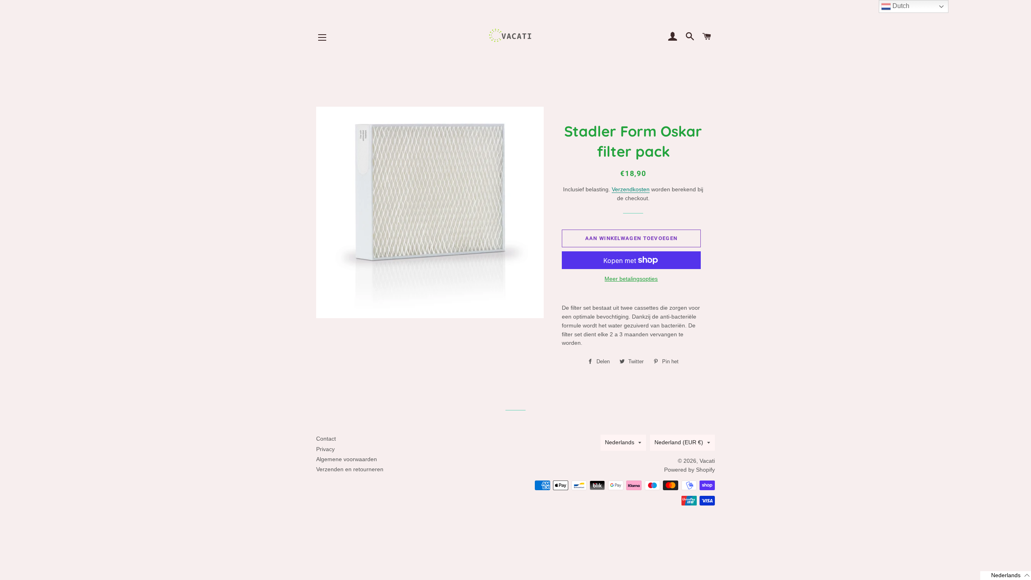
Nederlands (619, 442)
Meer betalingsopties (631, 279)
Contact (326, 438)
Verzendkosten (631, 189)
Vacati (707, 461)
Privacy (325, 449)
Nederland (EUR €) (678, 442)
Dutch (900, 5)
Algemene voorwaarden (346, 459)
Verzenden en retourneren (349, 469)
